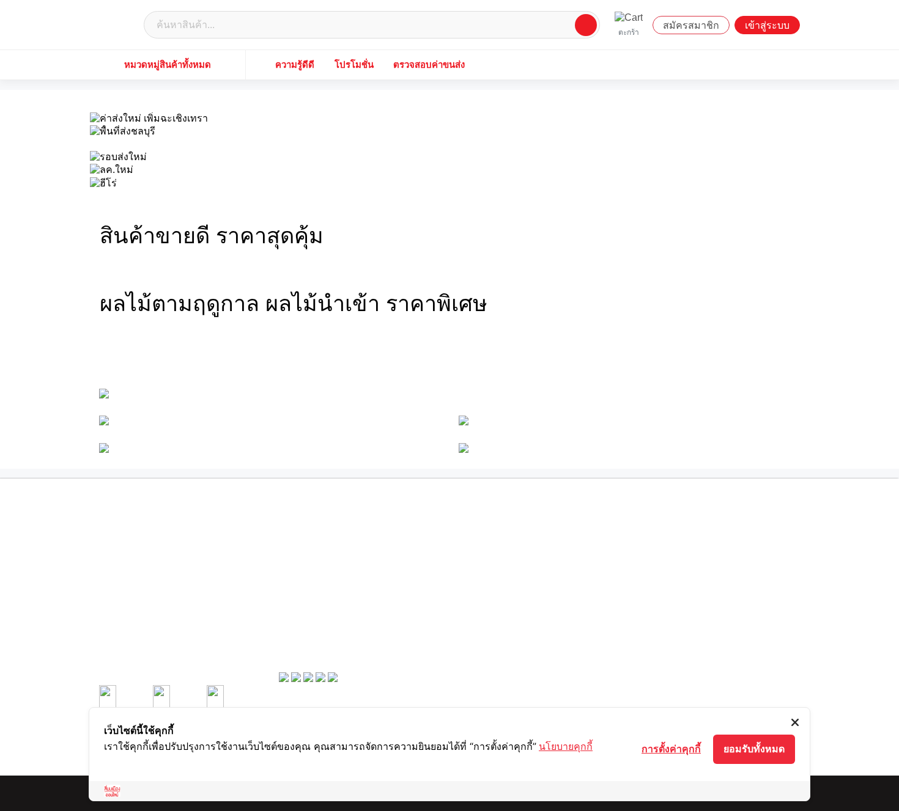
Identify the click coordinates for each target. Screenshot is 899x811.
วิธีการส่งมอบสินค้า (487, 568)
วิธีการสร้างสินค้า (484, 544)
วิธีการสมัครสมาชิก (487, 533)
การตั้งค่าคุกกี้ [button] (671, 749)
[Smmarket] (119, 24)
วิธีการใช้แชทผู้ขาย (488, 580)
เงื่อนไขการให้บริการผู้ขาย (318, 556)
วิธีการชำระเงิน (661, 544)
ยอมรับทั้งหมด (754, 749)
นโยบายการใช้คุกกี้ (307, 592)
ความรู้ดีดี (294, 64)
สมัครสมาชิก (691, 25)
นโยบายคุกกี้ (566, 746)
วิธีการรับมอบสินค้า (667, 556)
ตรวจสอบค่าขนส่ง (429, 64)
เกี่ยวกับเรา (295, 533)
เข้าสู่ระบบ (767, 25)
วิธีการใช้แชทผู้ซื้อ (665, 568)
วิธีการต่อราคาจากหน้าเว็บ (498, 556)
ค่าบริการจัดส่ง (300, 604)
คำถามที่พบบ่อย (302, 616)
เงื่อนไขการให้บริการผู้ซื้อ (316, 544)
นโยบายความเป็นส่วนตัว (315, 580)
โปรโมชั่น (354, 64)
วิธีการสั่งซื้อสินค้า (665, 533)
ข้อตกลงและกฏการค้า (312, 568)
